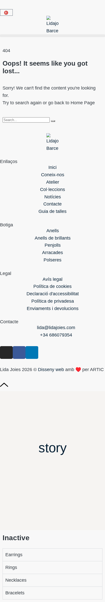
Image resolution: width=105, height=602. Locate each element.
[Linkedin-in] (31, 352)
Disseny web (51, 369)
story (52, 447)
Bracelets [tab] (14, 592)
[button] (52, 35)
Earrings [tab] (13, 554)
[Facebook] (19, 352)
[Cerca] (53, 121)
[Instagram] (6, 352)
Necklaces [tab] (16, 580)
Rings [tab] (11, 567)
